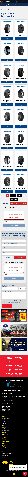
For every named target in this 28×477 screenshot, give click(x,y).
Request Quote (6, 306)
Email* (3, 248)
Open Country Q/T (7, 188)
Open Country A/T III (20, 78)
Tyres (3, 416)
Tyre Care (4, 423)
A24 (7, 35)
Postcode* (4, 252)
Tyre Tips (4, 425)
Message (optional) (6, 291)
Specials (4, 438)
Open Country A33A (21, 123)
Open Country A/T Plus (7, 101)
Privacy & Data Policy (10, 470)
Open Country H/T (7, 166)
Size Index (4, 452)
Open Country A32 (7, 123)
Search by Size (5, 420)
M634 (7, 57)
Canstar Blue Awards (6, 453)
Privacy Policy (5, 302)
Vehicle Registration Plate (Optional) (8, 285)
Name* (4, 238)
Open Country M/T (21, 166)
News (3, 445)
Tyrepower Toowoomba (15, 5)
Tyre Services (5, 434)
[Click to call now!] (16, 1)
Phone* (9, 243)
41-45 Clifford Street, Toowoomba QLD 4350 (14, 397)
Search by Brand (5, 421)
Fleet (3, 443)
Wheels (4, 427)
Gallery (4, 447)
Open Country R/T (20, 188)
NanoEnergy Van (7, 78)
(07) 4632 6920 (8, 400)
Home (3, 10)
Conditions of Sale (18, 470)
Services (4, 432)
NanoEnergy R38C (20, 57)
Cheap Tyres (4, 457)
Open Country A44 (21, 144)
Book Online (5, 441)
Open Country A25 (21, 100)
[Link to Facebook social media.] (14, 474)
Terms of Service (14, 302)
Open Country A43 (7, 144)
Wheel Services (5, 436)
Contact (4, 439)
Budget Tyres (5, 455)
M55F (20, 35)
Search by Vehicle (6, 418)
